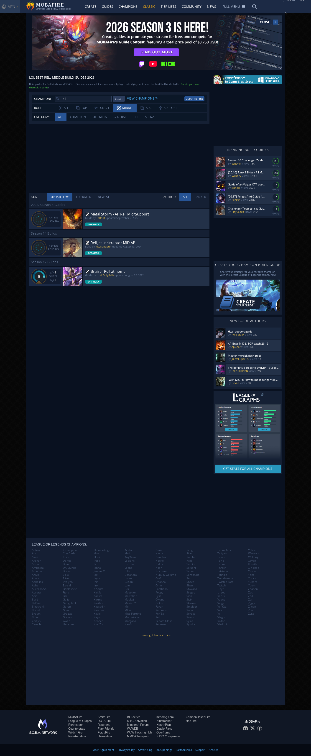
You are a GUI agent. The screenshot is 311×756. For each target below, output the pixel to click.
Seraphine (192, 575)
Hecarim (68, 624)
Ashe (35, 585)
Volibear (253, 550)
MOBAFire (75, 717)
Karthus (99, 603)
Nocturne (161, 571)
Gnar (66, 610)
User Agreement (103, 750)
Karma (98, 599)
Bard (35, 599)
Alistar (36, 564)
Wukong (253, 557)
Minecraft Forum (138, 724)
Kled (127, 553)
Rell (158, 617)
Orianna (161, 582)
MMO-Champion (137, 736)
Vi (218, 614)
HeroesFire (105, 736)
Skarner (191, 603)
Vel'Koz (222, 606)
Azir (34, 596)
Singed (190, 592)
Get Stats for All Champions (247, 468)
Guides (107, 6)
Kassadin (99, 606)
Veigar (221, 603)
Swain (190, 617)
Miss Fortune (133, 614)
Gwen (66, 621)
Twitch (221, 585)
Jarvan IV (99, 571)
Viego (220, 617)
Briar (35, 617)
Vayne (221, 599)
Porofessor (75, 724)
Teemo (221, 564)
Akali (35, 557)
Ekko (66, 575)
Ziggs (251, 603)
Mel (127, 606)
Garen (67, 606)
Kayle (97, 614)
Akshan (36, 561)
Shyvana (191, 589)
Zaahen (253, 589)
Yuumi (252, 585)
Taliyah (222, 553)
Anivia (36, 575)
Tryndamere (225, 578)
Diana (66, 564)
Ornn (159, 585)
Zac (250, 592)
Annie (35, 578)
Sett (188, 578)
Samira (191, 564)
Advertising (145, 750)
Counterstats (76, 728)
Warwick (253, 553)
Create (90, 6)
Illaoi (97, 557)
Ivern (97, 564)
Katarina (99, 610)
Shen (189, 585)
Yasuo (252, 571)
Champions (128, 6)
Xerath (252, 564)
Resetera (104, 724)
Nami (159, 550)
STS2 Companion (168, 736)
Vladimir (222, 624)
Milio (128, 610)
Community (191, 6)
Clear (118, 98)
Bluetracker (163, 721)
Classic (149, 6)
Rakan (159, 606)
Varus (221, 596)
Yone (251, 575)
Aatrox (36, 550)
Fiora (66, 592)
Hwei (97, 553)
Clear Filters (194, 98)
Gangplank (69, 603)
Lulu (127, 585)
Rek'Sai (160, 614)
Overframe (163, 732)
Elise (66, 578)
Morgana (130, 621)
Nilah (159, 568)
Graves (67, 617)
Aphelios (37, 582)
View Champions (142, 98)
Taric (220, 561)
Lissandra (131, 575)
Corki (66, 557)
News (211, 6)
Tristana (222, 571)
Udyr (220, 589)
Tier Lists (168, 6)
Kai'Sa (98, 592)
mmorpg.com (165, 717)
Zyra (251, 614)
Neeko (160, 561)
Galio (66, 599)
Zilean (252, 606)
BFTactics (133, 717)
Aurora (36, 592)
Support (200, 750)
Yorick (252, 578)
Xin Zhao (253, 568)
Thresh (221, 568)
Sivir (189, 599)
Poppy (159, 592)
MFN (11, 6)
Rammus (161, 610)
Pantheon (162, 589)
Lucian (129, 582)
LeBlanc (130, 561)
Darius (67, 561)
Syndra (190, 624)
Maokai (129, 599)
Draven (67, 571)
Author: (169, 197)
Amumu (37, 571)
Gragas (67, 614)
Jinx (96, 585)
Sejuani (191, 568)
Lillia (127, 571)
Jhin (96, 582)
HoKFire (191, 721)
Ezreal (67, 585)
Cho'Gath (69, 553)
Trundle (222, 575)
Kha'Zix (98, 624)
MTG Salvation (137, 721)
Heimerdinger (103, 550)
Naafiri (129, 624)
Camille (36, 624)
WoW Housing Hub (139, 732)
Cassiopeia (70, 550)
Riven (189, 553)
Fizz (65, 596)
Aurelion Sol (39, 589)
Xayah (252, 561)
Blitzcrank (38, 606)
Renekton (161, 624)
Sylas (189, 621)
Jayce (97, 578)
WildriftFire (75, 732)
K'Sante (98, 589)
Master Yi (131, 603)
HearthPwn (163, 724)
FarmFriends (106, 728)
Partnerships (184, 750)
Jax (95, 575)
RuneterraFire (77, 736)
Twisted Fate (225, 582)
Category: (41, 117)
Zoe (250, 610)
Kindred (129, 550)
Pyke (158, 596)
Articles (213, 750)
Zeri (250, 599)
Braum (36, 614)
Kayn (97, 617)
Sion (189, 596)
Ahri (34, 553)
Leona (128, 568)
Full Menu (231, 6)
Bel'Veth (37, 603)
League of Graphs (80, 721)
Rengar (191, 550)
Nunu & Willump (166, 575)
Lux (127, 589)
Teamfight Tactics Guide (155, 635)
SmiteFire (104, 717)
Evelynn (68, 582)
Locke (128, 578)
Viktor (221, 621)
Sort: (35, 197)
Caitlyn (36, 621)
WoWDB (132, 728)
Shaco (190, 582)
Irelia (97, 561)
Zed (250, 596)
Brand (36, 610)
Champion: (42, 99)
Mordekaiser (133, 617)
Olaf (158, 578)
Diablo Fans (164, 728)
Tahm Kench (225, 550)
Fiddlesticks (70, 589)
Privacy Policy (126, 750)
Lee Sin (129, 564)
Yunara (252, 582)
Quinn (159, 603)
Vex (219, 610)
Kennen (98, 621)
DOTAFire (104, 721)
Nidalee (160, 564)
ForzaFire (104, 732)
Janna (97, 568)
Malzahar (131, 596)
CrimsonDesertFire (198, 717)
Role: (38, 108)
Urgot (221, 592)
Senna (190, 571)
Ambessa (38, 568)
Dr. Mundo (69, 568)
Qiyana (160, 599)
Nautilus (161, 557)
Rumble (191, 557)
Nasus (159, 553)
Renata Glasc (164, 621)
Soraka (190, 614)
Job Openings (164, 750)
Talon (220, 557)
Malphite (130, 592)
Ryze (189, 561)
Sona (189, 610)
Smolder (191, 606)
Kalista (98, 596)
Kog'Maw (130, 557)
